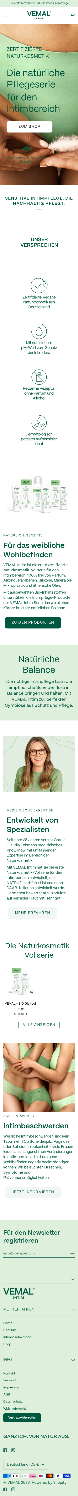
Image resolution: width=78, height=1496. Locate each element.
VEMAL (13, 1483)
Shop (7, 1344)
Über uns (10, 1330)
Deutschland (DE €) (24, 1465)
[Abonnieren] (69, 1253)
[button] (39, 1279)
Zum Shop (30, 127)
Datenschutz (13, 1401)
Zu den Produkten (33, 623)
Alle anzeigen (38, 1025)
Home (7, 1323)
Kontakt (9, 1373)
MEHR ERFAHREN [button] (18, 1309)
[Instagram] (13, 1450)
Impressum (11, 1387)
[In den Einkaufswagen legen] (31, 992)
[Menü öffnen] (9, 15)
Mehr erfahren (32, 913)
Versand (9, 1380)
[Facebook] (5, 1450)
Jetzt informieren (33, 1192)
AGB (6, 1394)
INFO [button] (7, 1360)
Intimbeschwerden (17, 1337)
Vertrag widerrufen (22, 1417)
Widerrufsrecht (14, 1408)
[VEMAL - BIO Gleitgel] (20, 981)
